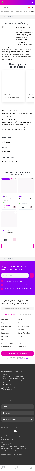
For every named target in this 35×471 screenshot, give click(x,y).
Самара (21, 330)
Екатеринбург (6, 326)
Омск (20, 319)
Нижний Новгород (8, 343)
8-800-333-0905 (24, 359)
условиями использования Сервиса (21, 285)
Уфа (19, 343)
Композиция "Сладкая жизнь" (9, 233)
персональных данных (17, 281)
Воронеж (4, 323)
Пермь (20, 323)
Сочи (20, 336)
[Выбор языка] (29, 7)
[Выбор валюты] (25, 7)
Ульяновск (22, 340)
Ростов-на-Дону (24, 326)
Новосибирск (6, 347)
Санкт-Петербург (24, 333)
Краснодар (5, 333)
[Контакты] (33, 7)
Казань (3, 330)
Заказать (14, 207)
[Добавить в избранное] (15, 179)
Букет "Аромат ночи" (25, 199)
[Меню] (33, 2)
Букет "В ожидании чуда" (11, 95)
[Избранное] (29, 2)
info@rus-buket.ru (8, 389)
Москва (5, 7)
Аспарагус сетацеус (10, 162)
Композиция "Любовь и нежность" (9, 199)
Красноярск (5, 336)
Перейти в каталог (17, 246)
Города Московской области (17, 353)
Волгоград (5, 319)
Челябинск (22, 347)
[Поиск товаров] (25, 2)
